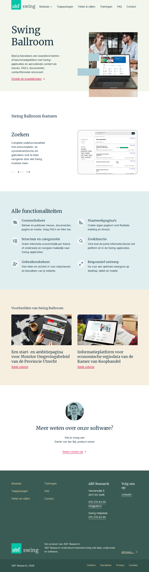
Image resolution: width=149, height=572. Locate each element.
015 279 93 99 (97, 517)
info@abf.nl (95, 506)
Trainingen (106, 6)
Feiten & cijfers (86, 6)
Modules (44, 6)
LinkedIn (126, 494)
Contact (131, 6)
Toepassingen (65, 6)
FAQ (119, 6)
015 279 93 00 (97, 501)
